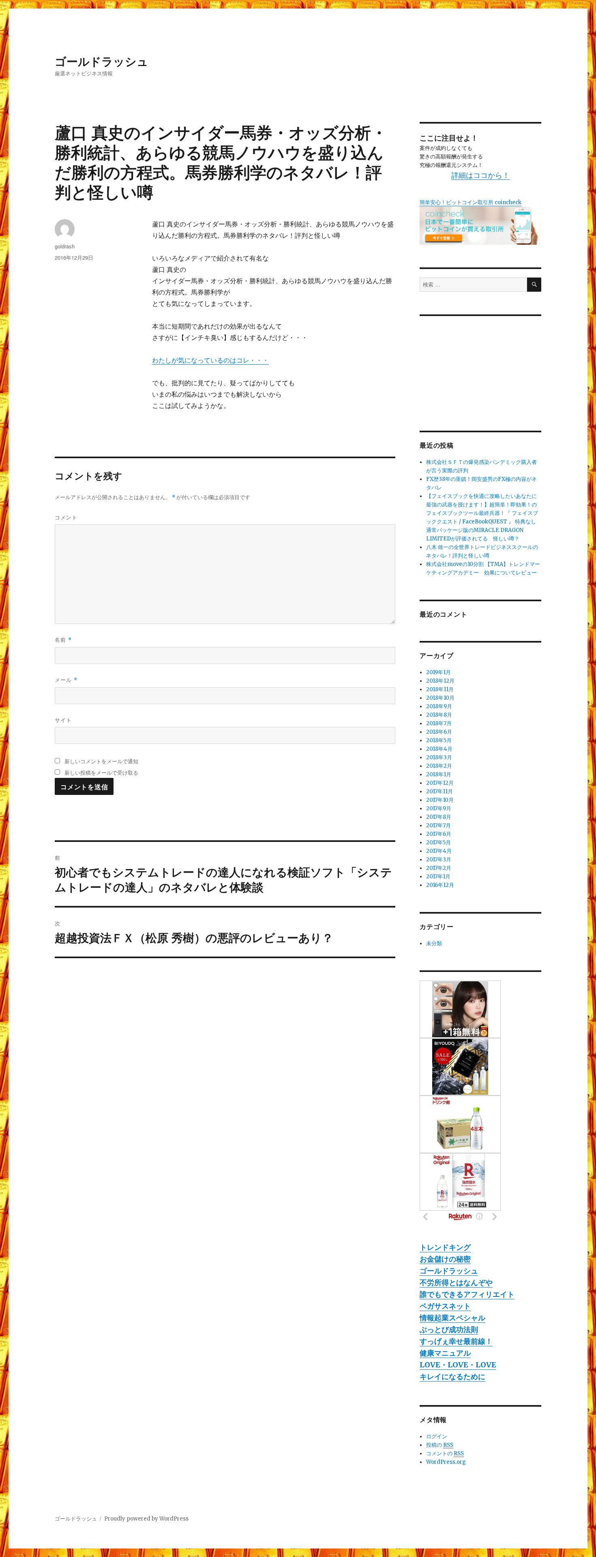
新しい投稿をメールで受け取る (101, 772)
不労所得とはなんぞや (456, 1282)
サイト (63, 720)
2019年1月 (438, 672)
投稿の (439, 1445)
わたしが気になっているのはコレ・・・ (210, 360)
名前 (63, 639)
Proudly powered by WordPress (146, 1518)
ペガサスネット (445, 1306)
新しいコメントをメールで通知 (101, 761)
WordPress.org (446, 1462)
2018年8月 (439, 714)
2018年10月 (440, 697)
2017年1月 (438, 876)
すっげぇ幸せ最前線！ (456, 1341)
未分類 (434, 943)
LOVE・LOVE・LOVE (458, 1364)
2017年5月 (438, 842)
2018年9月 (439, 706)
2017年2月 (438, 868)
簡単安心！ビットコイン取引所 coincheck (470, 202)
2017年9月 (438, 808)
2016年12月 (440, 885)
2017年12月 (440, 783)
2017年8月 (438, 817)
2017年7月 (438, 825)
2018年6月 (439, 731)
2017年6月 (438, 834)
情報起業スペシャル (452, 1317)
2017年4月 (439, 851)
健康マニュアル (445, 1353)
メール (66, 679)
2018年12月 (440, 680)
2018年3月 (439, 757)
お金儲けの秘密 (445, 1259)
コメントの (445, 1453)
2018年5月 (439, 740)
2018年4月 (439, 748)
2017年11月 (439, 791)
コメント (66, 517)
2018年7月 (439, 723)
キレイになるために (452, 1376)
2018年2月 (439, 765)
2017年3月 (438, 859)
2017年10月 (440, 800)
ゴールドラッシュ (101, 61)
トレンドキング (445, 1247)
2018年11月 (440, 689)
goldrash (65, 246)
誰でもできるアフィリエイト (467, 1294)
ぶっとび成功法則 (449, 1329)
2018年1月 (438, 774)
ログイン (436, 1436)
